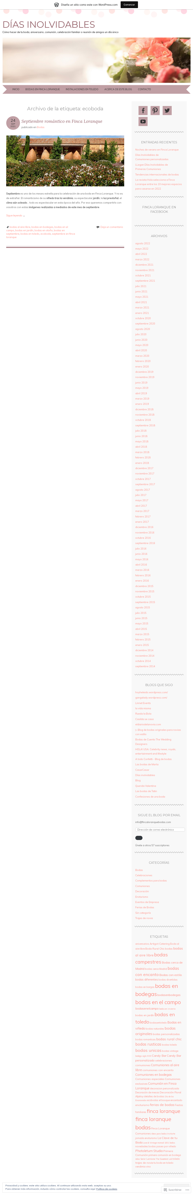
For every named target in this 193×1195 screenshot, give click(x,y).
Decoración (142, 891)
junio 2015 (141, 618)
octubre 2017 (143, 478)
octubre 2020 (143, 318)
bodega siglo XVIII (143, 1056)
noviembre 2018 (144, 414)
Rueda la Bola (143, 713)
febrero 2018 (143, 457)
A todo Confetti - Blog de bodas (153, 759)
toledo (176, 1158)
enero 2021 (142, 312)
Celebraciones (143, 875)
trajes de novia (144, 1162)
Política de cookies (106, 1188)
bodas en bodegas (42, 226)
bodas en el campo (158, 1002)
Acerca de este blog (118, 89)
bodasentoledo (158, 1022)
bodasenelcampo (147, 1008)
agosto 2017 (142, 489)
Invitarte (171, 1133)
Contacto (144, 89)
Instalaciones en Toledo (82, 89)
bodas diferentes (146, 979)
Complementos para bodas (151, 880)
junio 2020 (141, 339)
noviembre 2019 (144, 377)
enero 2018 (142, 462)
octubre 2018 (143, 419)
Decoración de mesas (147, 1092)
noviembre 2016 (144, 532)
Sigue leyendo (15, 215)
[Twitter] (167, 110)
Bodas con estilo (170, 975)
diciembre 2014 (144, 650)
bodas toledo (169, 1044)
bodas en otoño (43, 230)
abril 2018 (141, 446)
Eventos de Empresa (147, 902)
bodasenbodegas (169, 995)
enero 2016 (142, 580)
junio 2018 (141, 436)
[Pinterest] (155, 110)
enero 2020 (142, 366)
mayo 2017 (141, 500)
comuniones (142, 1065)
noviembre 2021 (144, 270)
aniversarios (142, 943)
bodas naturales (155, 1028)
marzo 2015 (142, 634)
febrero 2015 (143, 639)
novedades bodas (145, 1146)
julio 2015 (140, 612)
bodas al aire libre (20, 226)
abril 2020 (141, 350)
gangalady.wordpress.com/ (151, 697)
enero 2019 (142, 403)
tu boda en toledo (163, 1162)
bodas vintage (170, 1050)
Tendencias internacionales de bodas (157, 174)
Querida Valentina (145, 785)
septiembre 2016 (145, 543)
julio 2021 (140, 286)
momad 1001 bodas (166, 1142)
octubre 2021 (143, 275)
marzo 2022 (142, 259)
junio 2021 (141, 291)
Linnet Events (143, 703)
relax (137, 1159)
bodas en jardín (24, 230)
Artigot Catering (160, 943)
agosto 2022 (142, 243)
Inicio (15, 89)
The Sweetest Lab (164, 1159)
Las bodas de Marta (147, 764)
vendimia (140, 1166)
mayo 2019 (141, 387)
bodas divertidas (168, 979)
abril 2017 (141, 505)
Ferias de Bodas (144, 907)
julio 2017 (140, 494)
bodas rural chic (169, 1039)
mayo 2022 (141, 248)
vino (148, 1166)
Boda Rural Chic (155, 948)
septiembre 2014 (145, 666)
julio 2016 (140, 548)
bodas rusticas (148, 1044)
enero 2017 (142, 521)
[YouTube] (143, 121)
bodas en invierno (167, 1008)
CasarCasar (142, 769)
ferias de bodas (162, 1105)
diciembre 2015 (144, 586)
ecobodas (152, 1100)
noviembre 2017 (144, 473)
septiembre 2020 (145, 323)
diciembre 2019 (144, 371)
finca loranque (163, 1111)
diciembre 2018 (144, 409)
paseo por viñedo (166, 1146)
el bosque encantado (170, 1100)
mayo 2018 (141, 441)
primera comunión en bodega (165, 1155)
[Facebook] (143, 110)
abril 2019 (141, 393)
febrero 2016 (143, 575)
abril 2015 (141, 628)
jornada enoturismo (146, 1138)
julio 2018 (140, 430)
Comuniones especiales (149, 1078)
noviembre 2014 (144, 655)
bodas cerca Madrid (156, 968)
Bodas (40, 127)
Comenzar (129, 4)
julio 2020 (140, 334)
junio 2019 (141, 382)
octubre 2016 (143, 537)
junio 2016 (141, 553)
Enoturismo (141, 896)
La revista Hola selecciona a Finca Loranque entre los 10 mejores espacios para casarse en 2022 (158, 184)
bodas (169, 948)
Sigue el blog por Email (159, 815)
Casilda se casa (144, 719)
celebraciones (163, 1060)
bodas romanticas (145, 1039)
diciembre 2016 (144, 527)
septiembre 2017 (145, 484)
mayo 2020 (141, 345)
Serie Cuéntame (147, 1159)
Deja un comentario (111, 226)
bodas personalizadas (166, 1034)
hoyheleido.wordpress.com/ (151, 692)
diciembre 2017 (144, 468)
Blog (138, 780)
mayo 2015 (141, 623)
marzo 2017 (142, 511)
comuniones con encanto (158, 1070)
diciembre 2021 (144, 264)
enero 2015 (142, 644)
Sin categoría (143, 912)
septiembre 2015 (145, 602)
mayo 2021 (141, 296)
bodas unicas (148, 1050)
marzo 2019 (142, 398)
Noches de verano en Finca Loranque (157, 149)
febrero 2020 (143, 361)
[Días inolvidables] (96, 83)
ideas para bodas (159, 1133)
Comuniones (142, 886)
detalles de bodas (154, 1096)
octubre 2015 (143, 596)
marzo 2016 (142, 569)
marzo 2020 (142, 355)
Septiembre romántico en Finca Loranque (61, 121)
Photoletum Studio (149, 1151)
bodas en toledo (30, 233)
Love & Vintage (150, 1142)
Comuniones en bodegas (153, 1075)
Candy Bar (159, 1055)
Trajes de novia (144, 918)
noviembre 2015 (144, 591)
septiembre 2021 (145, 280)
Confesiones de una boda (150, 796)
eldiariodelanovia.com (148, 724)
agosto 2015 (142, 607)
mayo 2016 (141, 559)
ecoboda (46, 233)
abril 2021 (141, 302)
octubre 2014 (143, 660)
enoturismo (142, 1105)
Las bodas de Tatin (146, 791)
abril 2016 (141, 564)
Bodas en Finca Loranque (42, 89)
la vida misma (143, 708)
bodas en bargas (145, 986)
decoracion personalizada (164, 1088)
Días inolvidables (48, 24)
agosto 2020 (142, 328)
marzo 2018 (142, 452)
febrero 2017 (143, 516)
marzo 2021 (142, 307)
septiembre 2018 (145, 425)
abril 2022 (141, 253)
